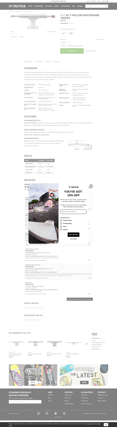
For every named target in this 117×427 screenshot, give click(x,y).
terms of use (90, 423)
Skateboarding (67, 220)
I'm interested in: (65, 217)
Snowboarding (67, 223)
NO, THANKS (73, 239)
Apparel (65, 229)
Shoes (65, 226)
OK (106, 424)
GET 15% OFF (73, 234)
